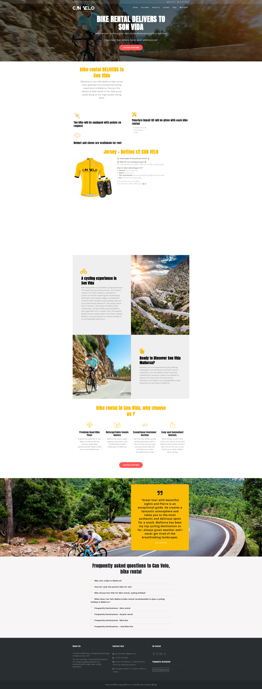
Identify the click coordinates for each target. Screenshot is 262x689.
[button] (131, 581)
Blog (174, 7)
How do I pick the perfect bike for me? (113, 587)
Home (135, 7)
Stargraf (121, 685)
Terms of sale (131, 685)
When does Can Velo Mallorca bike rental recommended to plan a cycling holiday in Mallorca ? (128, 600)
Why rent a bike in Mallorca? (108, 580)
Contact (166, 7)
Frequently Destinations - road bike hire (113, 626)
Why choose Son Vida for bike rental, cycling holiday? (120, 593)
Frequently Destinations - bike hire (111, 620)
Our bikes (145, 7)
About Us (156, 7)
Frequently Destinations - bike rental (112, 608)
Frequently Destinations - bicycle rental (113, 614)
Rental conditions (145, 685)
